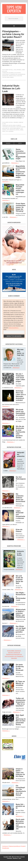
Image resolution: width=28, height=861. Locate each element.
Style (7, 131)
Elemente (18, 125)
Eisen (14, 125)
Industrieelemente (15, 128)
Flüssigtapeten (13, 74)
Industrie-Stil (6, 128)
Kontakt (23, 846)
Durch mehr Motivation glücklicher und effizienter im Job (20, 824)
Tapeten (4, 77)
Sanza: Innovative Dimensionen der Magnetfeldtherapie (21, 154)
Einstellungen (5, 848)
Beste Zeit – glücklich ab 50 (20, 806)
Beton (19, 72)
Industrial (13, 126)
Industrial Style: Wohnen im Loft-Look (11, 88)
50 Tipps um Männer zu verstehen (20, 683)
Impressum (5, 846)
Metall (18, 129)
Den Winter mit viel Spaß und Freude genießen (21, 629)
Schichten (19, 75)
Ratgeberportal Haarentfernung (14, 654)
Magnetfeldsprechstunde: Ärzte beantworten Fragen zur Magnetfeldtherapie (21, 171)
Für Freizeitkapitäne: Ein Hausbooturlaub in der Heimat (21, 790)
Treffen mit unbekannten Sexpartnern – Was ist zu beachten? (20, 702)
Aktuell (11, 69)
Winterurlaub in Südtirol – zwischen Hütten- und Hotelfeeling (20, 613)
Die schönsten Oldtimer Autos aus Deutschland (20, 497)
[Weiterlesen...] (15, 163)
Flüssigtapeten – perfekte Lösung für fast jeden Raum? (13, 34)
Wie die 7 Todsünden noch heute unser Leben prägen (20, 377)
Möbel (21, 129)
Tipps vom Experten (14, 9)
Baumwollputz (13, 72)
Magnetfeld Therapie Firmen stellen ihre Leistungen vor (20, 189)
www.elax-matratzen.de (14, 652)
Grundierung (21, 74)
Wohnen (11, 131)
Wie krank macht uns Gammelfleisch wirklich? (20, 412)
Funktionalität (6, 126)
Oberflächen (12, 75)
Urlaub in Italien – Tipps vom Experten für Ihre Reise (20, 772)
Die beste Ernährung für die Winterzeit (20, 667)
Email (5, 329)
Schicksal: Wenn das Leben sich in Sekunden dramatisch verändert (21, 395)
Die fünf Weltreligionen (21, 479)
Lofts (7, 129)
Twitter (20, 143)
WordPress (15, 858)
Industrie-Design (20, 126)
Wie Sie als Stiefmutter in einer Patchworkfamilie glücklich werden (20, 432)
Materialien (5, 75)
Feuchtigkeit (5, 74)
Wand (8, 77)
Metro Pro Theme (15, 857)
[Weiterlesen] (16, 367)
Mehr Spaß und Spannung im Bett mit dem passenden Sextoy (21, 720)
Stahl (3, 131)
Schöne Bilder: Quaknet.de (14, 650)
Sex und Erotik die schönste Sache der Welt (19, 579)
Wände (12, 77)
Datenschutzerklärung (14, 327)
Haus (15, 69)
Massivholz (13, 129)
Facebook (8, 143)
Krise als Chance (19, 530)
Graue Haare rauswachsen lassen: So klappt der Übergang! (21, 207)
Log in (19, 858)
